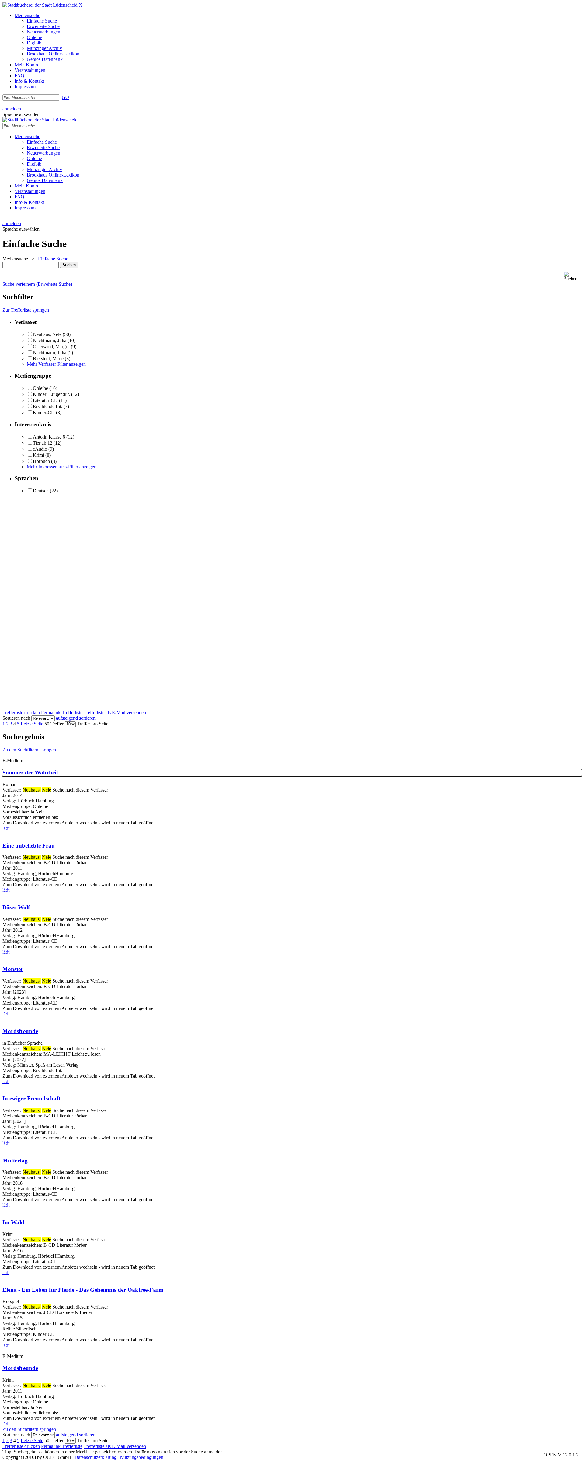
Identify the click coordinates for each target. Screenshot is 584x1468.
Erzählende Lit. (47, 406)
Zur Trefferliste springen (25, 310)
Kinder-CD (44, 412)
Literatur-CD (45, 400)
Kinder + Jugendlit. (51, 394)
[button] (573, 276)
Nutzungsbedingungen (141, 1457)
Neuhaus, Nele (47, 334)
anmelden (11, 108)
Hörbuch (41, 461)
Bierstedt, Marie (48, 358)
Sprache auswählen (21, 114)
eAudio (40, 449)
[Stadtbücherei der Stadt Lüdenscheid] (40, 5)
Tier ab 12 (42, 443)
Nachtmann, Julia (49, 340)
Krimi (38, 455)
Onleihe (40, 388)
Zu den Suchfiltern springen (29, 749)
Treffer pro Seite (92, 723)
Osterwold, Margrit (51, 346)
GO (65, 97)
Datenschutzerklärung (95, 1457)
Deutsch (41, 490)
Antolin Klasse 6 (49, 436)
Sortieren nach (16, 718)
